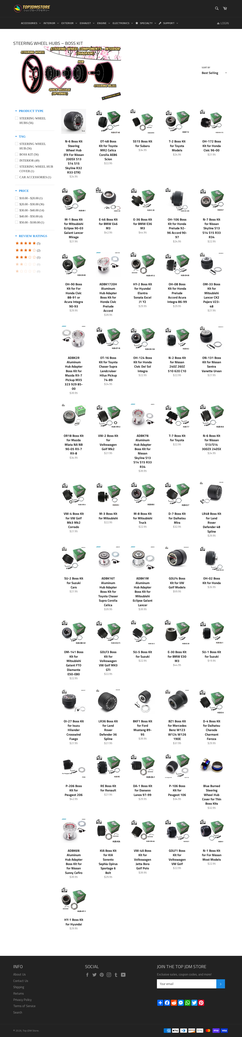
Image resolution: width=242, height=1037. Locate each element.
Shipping (18, 987)
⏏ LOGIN (223, 23)
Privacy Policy (22, 999)
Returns (18, 993)
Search (17, 1012)
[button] (29, 111)
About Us (19, 974)
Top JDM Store (31, 1030)
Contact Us (20, 980)
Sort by (206, 67)
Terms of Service (24, 1006)
